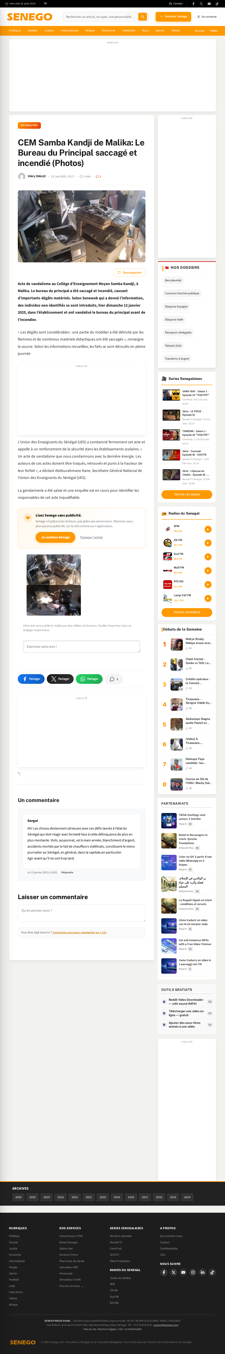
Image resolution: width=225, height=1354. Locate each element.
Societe (13, 1242)
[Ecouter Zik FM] (208, 542)
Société (33, 30)
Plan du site (89, 1329)
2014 (187, 1197)
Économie (108, 30)
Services (199, 31)
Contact (164, 1242)
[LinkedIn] (202, 1272)
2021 (89, 1197)
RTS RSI (114, 1303)
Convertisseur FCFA (71, 1236)
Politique (15, 30)
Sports (160, 30)
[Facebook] (193, 3)
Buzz (145, 30)
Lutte (12, 1286)
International (69, 30)
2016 (159, 1197)
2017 (145, 1197)
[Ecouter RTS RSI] (208, 584)
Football (14, 1280)
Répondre (67, 872)
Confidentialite (169, 1249)
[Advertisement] (112, 78)
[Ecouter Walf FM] (208, 570)
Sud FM (114, 1297)
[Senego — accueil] (30, 16)
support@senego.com (166, 1325)
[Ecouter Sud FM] (208, 556)
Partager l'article (91, 537)
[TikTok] (217, 3)
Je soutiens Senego (55, 537)
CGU (162, 1255)
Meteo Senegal (68, 1242)
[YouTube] (209, 3)
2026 (18, 1197)
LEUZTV (114, 1255)
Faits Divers (16, 1292)
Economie (15, 1255)
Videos (13, 1298)
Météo (214, 31)
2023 (61, 1197)
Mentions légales (107, 1329)
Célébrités (129, 30)
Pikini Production (120, 1261)
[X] (173, 1272)
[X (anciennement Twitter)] (201, 3)
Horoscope (66, 1273)
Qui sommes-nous (171, 1236)
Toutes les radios (187, 612)
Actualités (29, 125)
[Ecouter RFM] (208, 529)
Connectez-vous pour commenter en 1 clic (80, 932)
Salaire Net (66, 1249)
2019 (117, 1197)
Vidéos (175, 30)
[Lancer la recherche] (142, 17)
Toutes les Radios (120, 1278)
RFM (112, 1284)
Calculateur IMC (68, 1267)
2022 (75, 1197)
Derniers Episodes (121, 1236)
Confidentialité (133, 1329)
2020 (103, 1197)
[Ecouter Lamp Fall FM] (208, 598)
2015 (173, 1197)
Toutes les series (187, 495)
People (13, 1267)
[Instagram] (193, 1272)
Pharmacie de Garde (71, 1261)
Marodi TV (116, 1242)
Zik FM (114, 1290)
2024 (47, 1197)
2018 (131, 1197)
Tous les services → (71, 1286)
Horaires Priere (68, 1255)
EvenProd (116, 1249)
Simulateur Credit (70, 1280)
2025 (32, 1197)
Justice (49, 30)
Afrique (90, 30)
